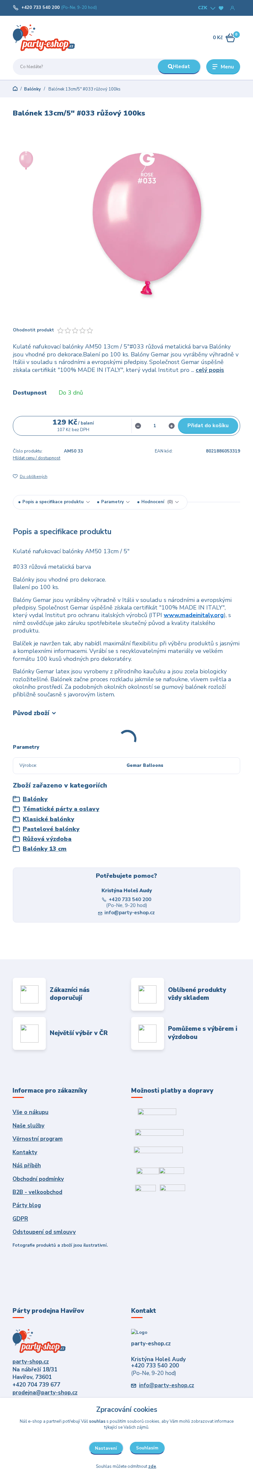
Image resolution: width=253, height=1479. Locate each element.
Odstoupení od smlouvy (44, 1232)
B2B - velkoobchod (37, 1192)
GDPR (20, 1219)
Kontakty (25, 1152)
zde (152, 1466)
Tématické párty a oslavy (61, 809)
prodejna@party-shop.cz (45, 1392)
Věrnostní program (38, 1139)
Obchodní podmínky (38, 1179)
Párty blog (27, 1205)
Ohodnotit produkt (33, 330)
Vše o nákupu (30, 1112)
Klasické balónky (48, 819)
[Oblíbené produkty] (221, 8)
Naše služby (28, 1125)
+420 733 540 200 (40, 8)
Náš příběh (27, 1165)
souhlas (97, 1421)
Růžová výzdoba (47, 839)
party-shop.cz (31, 1361)
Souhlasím (147, 1448)
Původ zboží (31, 713)
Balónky (32, 89)
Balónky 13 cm (45, 849)
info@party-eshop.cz (129, 913)
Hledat (181, 66)
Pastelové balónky (51, 829)
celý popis (210, 370)
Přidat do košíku (208, 425)
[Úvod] (44, 37)
